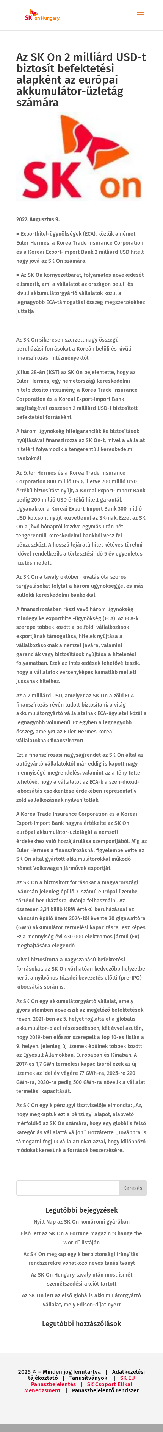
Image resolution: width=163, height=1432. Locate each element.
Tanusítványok (89, 1378)
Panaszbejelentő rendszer (105, 1390)
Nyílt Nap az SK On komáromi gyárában (82, 1222)
